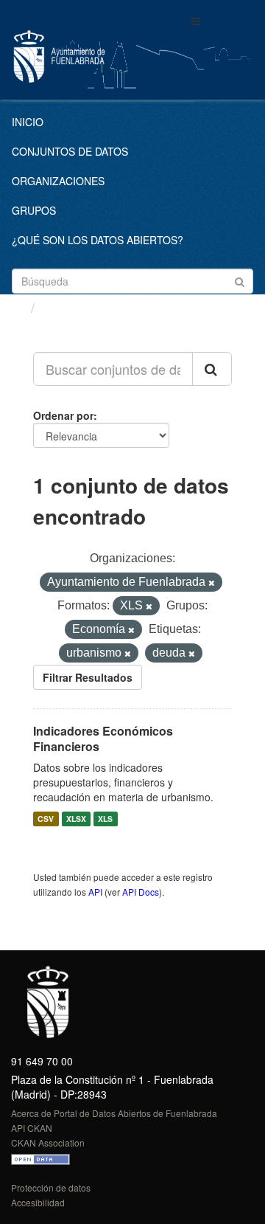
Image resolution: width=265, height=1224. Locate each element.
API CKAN (31, 1127)
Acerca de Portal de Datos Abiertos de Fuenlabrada (114, 1113)
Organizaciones (58, 180)
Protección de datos (51, 1187)
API (95, 891)
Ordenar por (63, 415)
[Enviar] (239, 280)
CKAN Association (48, 1142)
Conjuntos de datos (70, 151)
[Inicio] (17, 307)
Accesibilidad (38, 1202)
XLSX (76, 818)
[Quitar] (211, 582)
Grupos (34, 210)
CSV (46, 818)
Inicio (27, 121)
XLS (105, 818)
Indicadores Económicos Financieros (103, 738)
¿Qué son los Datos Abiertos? (97, 239)
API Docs (140, 891)
